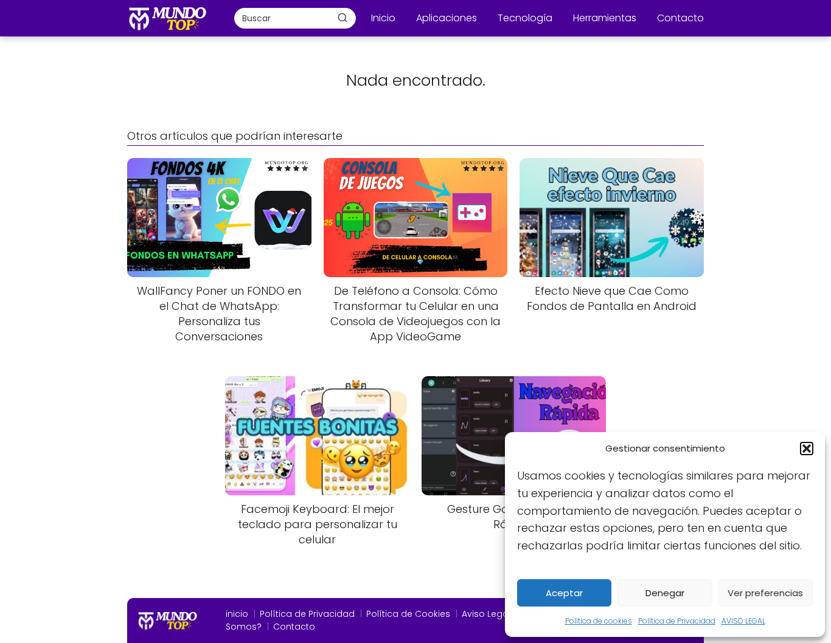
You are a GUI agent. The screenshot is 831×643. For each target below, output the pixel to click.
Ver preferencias (765, 592)
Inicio (383, 18)
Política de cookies (598, 621)
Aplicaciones (446, 18)
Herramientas (604, 18)
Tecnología (525, 18)
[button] (807, 448)
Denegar (664, 592)
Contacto (680, 18)
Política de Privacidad (676, 621)
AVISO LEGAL (743, 621)
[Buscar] (342, 17)
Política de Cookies (408, 614)
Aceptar (564, 592)
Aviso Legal (486, 614)
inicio (237, 614)
